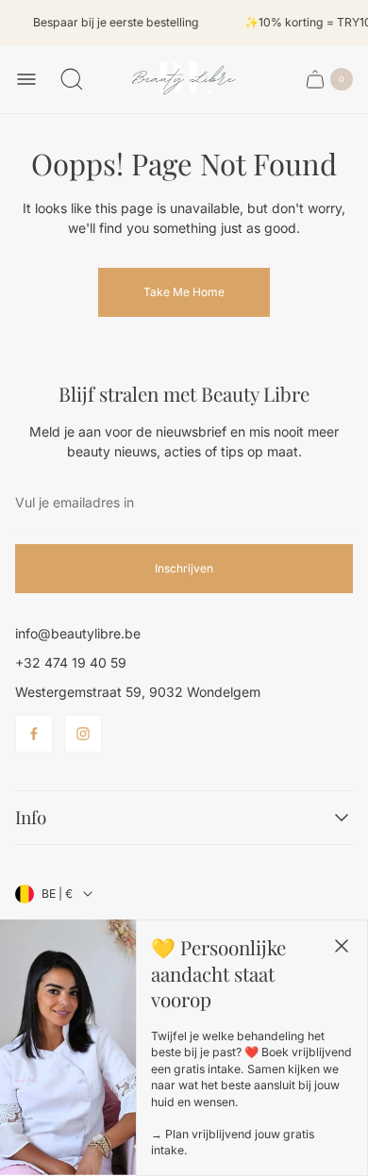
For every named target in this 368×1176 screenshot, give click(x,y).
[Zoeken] (71, 79)
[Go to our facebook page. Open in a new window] (34, 734)
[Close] (341, 946)
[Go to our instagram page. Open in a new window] (83, 734)
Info (30, 817)
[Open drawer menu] (26, 79)
